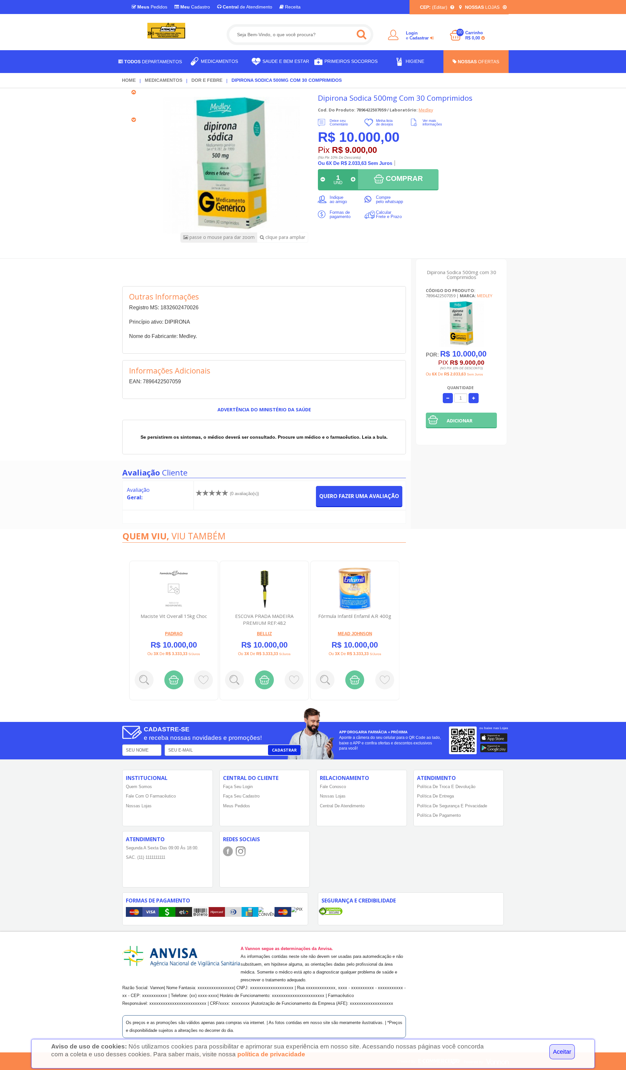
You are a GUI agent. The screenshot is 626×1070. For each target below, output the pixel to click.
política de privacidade (271, 1054)
